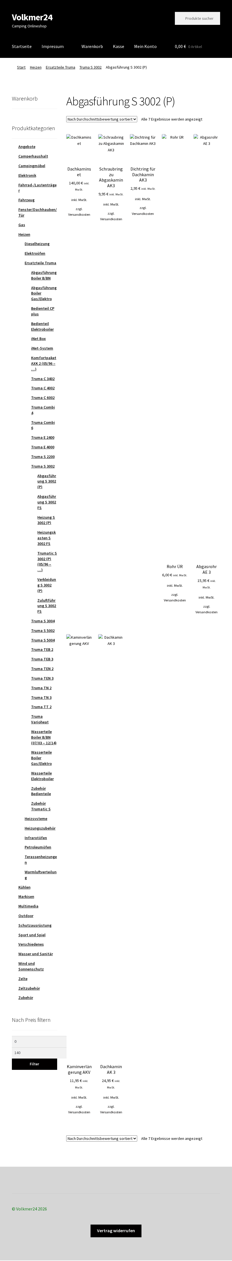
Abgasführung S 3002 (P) (46, 481)
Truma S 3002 (91, 67)
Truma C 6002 (43, 397)
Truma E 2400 (42, 437)
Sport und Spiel (32, 934)
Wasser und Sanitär (35, 953)
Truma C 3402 (43, 378)
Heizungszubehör (40, 828)
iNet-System (42, 348)
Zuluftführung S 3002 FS (46, 606)
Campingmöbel (31, 165)
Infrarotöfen (36, 837)
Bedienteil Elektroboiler (42, 326)
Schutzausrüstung (34, 925)
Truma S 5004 (43, 640)
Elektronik (27, 175)
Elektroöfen (35, 253)
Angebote (26, 146)
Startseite (22, 46)
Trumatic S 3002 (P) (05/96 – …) (47, 561)
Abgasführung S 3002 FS (46, 502)
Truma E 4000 (42, 447)
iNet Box (38, 338)
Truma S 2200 (43, 456)
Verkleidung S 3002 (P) (46, 585)
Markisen (26, 896)
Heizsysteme (36, 818)
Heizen (36, 67)
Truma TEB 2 (42, 649)
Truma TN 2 (41, 687)
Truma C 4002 (43, 387)
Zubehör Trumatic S (41, 806)
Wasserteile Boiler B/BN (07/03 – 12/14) (44, 737)
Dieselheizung (37, 243)
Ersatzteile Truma (60, 67)
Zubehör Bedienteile (41, 791)
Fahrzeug (26, 199)
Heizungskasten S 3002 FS (46, 538)
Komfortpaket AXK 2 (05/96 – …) (43, 363)
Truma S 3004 (43, 620)
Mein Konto (145, 46)
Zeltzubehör (29, 988)
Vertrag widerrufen (116, 1230)
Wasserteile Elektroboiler (42, 776)
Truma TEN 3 (42, 678)
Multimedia (28, 906)
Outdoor (25, 915)
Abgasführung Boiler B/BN (44, 275)
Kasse (118, 46)
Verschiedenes (31, 944)
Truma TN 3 (41, 697)
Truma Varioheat (40, 719)
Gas (21, 224)
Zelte (22, 978)
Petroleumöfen (38, 847)
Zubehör (25, 997)
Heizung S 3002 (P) (46, 520)
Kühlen (24, 887)
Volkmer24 (32, 17)
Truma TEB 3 (42, 659)
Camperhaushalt (33, 156)
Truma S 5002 (43, 630)
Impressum (53, 46)
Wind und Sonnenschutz (31, 966)
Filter (34, 1063)
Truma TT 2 (41, 706)
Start (21, 67)
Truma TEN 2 (42, 668)
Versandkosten (79, 214)
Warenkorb (92, 46)
